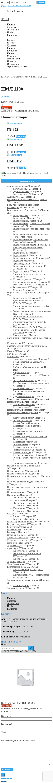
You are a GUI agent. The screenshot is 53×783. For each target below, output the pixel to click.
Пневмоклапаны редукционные (29, 431)
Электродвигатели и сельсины (22, 580)
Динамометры (14, 343)
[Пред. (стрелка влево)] (2, 781)
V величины (19, 508)
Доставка (11, 27)
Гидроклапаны (20, 220)
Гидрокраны (19, 252)
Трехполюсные (20, 194)
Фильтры (17, 290)
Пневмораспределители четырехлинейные (25, 448)
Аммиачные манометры (25, 359)
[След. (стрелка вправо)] (5, 781)
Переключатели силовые (19, 410)
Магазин (11, 56)
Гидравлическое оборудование (22, 210)
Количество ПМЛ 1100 (12, 102)
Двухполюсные (20, 189)
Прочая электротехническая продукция (27, 487)
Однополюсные (21, 191)
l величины (29, 76)
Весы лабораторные (17, 205)
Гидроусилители (21, 271)
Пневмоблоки (20, 423)
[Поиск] (31, 648)
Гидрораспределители (24, 258)
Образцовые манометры (25, 380)
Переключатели (15, 402)
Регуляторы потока (22, 284)
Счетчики (12, 543)
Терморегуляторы (16, 561)
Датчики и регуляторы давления (23, 338)
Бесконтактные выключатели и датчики (27, 199)
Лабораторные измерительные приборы (27, 346)
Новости (11, 61)
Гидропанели (19, 255)
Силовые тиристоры (17, 537)
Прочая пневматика (23, 455)
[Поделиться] (5, 778)
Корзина (11, 53)
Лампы (10, 351)
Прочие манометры (23, 388)
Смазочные (18, 332)
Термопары (18, 559)
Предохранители (15, 471)
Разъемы (11, 513)
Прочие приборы (15, 492)
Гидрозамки (19, 218)
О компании (13, 29)
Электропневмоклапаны (25, 463)
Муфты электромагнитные (20, 399)
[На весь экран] (8, 778)
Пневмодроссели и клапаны (27, 425)
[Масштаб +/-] (11, 778)
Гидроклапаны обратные (25, 228)
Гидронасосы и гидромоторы (21, 292)
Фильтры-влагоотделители (26, 457)
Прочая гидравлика (23, 279)
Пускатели (16, 76)
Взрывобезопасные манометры (28, 362)
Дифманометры (21, 372)
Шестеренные (20, 335)
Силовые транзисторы (18, 540)
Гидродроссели (20, 215)
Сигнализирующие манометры (28, 391)
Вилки (16, 516)
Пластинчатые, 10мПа (24, 327)
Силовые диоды (15, 535)
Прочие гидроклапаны (24, 282)
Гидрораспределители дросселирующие (24, 262)
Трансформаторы (15, 564)
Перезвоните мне (26, 181)
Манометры (13, 356)
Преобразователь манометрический (31, 383)
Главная (11, 40)
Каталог (11, 24)
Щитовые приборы (16, 567)
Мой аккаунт (13, 58)
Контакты (12, 35)
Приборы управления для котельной (25, 481)
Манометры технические (25, 375)
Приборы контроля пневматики (23, 476)
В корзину (6, 108)
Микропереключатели (24, 404)
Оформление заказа (17, 66)
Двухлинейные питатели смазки (29, 274)
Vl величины (19, 511)
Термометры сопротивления (27, 553)
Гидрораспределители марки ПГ (29, 266)
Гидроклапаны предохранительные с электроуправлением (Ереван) (31, 246)
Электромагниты (15, 588)
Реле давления (20, 287)
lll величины (19, 503)
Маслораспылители (23, 417)
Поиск (41, 3)
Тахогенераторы (21, 585)
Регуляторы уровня (16, 524)
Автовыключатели (16, 186)
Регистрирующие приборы (20, 521)
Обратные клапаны (22, 420)
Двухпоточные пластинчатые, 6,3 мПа (32, 306)
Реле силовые (14, 529)
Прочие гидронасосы (23, 330)
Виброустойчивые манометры (28, 367)
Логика (10, 354)
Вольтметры (13, 207)
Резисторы (12, 527)
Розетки (17, 519)
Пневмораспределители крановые (30, 436)
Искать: (5, 2)
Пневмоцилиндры (22, 452)
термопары (12, 548)
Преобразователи (15, 473)
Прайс (10, 32)
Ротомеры (12, 532)
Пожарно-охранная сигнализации (24, 465)
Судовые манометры (23, 396)
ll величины (19, 500)
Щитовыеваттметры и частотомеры (31, 575)
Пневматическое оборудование (22, 412)
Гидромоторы (20, 298)
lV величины (19, 505)
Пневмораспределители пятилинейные (25, 443)
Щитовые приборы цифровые (28, 569)
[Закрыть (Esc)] (2, 778)
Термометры (13, 545)
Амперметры (13, 197)
